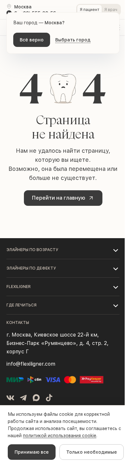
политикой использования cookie (59, 435)
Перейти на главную (58, 198)
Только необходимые (91, 452)
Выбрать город (72, 39)
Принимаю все (32, 452)
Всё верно (32, 39)
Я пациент (89, 9)
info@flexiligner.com (30, 364)
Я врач (110, 9)
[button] (63, 250)
